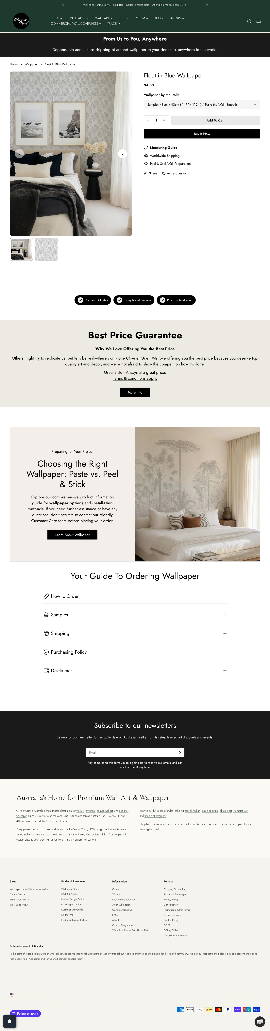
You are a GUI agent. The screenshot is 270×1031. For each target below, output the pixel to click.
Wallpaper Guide (70, 889)
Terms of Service (172, 915)
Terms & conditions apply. (135, 378)
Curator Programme (122, 925)
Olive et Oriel (32, 1005)
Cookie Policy (171, 920)
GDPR (167, 925)
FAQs (115, 915)
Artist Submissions (121, 905)
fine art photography (155, 816)
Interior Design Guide (72, 899)
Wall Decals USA (19, 905)
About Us (117, 920)
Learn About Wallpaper (72, 534)
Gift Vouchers (171, 905)
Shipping (173, 155)
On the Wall (67, 915)
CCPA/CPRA (171, 930)
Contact (116, 889)
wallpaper (119, 834)
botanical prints (210, 811)
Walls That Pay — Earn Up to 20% (130, 930)
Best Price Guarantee (123, 899)
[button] (63, 5)
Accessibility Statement (176, 935)
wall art (80, 811)
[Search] (249, 21)
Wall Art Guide (69, 894)
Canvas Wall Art (18, 894)
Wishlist (116, 894)
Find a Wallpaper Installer (74, 920)
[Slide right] (122, 153)
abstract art (226, 811)
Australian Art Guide (72, 909)
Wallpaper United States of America (29, 889)
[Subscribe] (180, 753)
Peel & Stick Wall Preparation (170, 163)
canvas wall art (105, 811)
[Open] (9, 1021)
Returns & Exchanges (175, 894)
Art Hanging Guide (71, 904)
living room (166, 824)
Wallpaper (31, 64)
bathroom (190, 824)
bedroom (178, 824)
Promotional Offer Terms (177, 910)
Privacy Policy (171, 899)
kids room (202, 824)
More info (135, 392)
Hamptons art (240, 811)
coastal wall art (192, 811)
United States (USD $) (30, 994)
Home (14, 64)
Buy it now (202, 133)
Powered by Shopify (57, 1005)
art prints (90, 811)
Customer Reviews (122, 910)
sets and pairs (236, 824)
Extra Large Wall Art (20, 899)
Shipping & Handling (175, 889)
